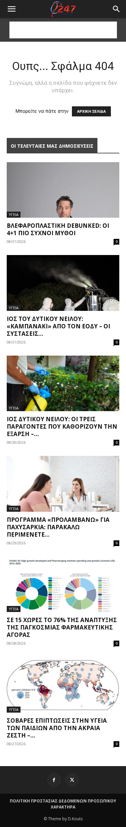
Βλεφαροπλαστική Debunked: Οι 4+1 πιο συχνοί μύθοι (58, 229)
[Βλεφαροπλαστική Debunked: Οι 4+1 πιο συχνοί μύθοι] (63, 190)
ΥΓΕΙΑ (13, 214)
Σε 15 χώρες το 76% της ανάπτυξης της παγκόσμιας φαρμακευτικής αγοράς (62, 627)
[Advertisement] (63, 30)
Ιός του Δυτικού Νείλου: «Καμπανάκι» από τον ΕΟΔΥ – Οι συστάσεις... (58, 326)
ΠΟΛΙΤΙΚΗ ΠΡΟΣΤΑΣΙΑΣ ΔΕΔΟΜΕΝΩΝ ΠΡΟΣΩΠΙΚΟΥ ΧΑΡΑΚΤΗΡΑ (63, 804)
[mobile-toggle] (11, 9)
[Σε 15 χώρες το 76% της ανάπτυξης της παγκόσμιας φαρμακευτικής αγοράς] (63, 584)
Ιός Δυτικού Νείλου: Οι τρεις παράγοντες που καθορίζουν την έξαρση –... (62, 426)
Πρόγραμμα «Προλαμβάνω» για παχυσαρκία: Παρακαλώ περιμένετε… (58, 527)
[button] (116, 9)
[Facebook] (54, 780)
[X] (72, 780)
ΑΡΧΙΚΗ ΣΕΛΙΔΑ (91, 111)
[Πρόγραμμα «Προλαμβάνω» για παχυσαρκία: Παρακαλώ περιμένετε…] (63, 483)
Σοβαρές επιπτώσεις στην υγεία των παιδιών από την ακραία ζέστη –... (57, 728)
